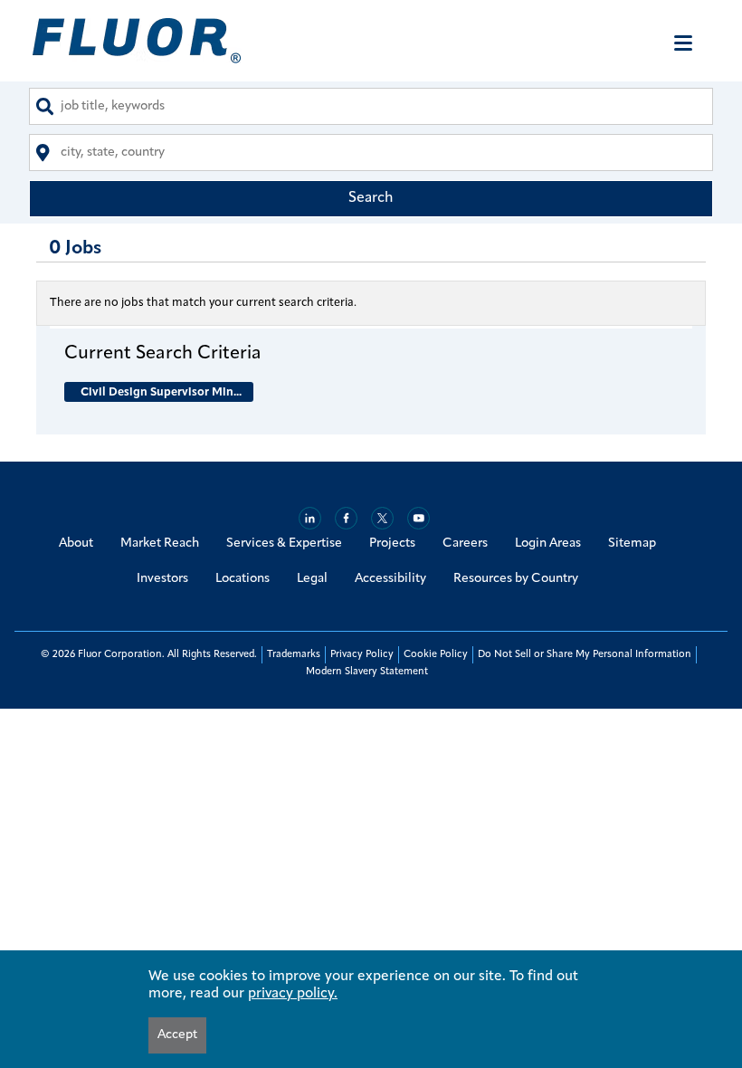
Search (371, 198)
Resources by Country (515, 579)
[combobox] (371, 106)
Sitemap (632, 543)
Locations (242, 579)
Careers (465, 543)
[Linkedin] (310, 518)
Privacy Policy (362, 655)
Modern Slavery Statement (367, 672)
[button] (371, 353)
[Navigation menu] (683, 43)
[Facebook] (346, 518)
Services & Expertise (284, 543)
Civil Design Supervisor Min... (161, 392)
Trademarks (293, 655)
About (76, 543)
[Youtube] (418, 518)
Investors (162, 579)
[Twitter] (382, 518)
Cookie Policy (436, 655)
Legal (312, 579)
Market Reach (159, 543)
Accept (177, 1035)
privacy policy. (293, 994)
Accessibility (390, 579)
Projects (392, 543)
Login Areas (548, 543)
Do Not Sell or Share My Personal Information (584, 655)
